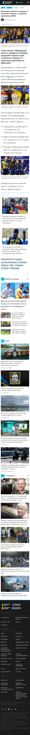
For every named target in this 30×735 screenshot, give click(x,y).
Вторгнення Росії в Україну (22, 618)
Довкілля (4, 645)
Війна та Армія (21, 669)
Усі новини (5, 617)
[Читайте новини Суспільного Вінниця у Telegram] (15, 709)
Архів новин (20, 680)
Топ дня (16, 7)
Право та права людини (6, 654)
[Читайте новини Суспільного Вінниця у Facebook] (2, 709)
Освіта (18, 639)
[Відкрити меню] (28, 2)
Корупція (19, 633)
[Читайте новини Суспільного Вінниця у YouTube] (9, 709)
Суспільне (10, 726)
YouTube (4, 268)
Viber (11, 265)
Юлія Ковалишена (10, 20)
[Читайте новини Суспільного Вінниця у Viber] (12, 709)
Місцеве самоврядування (22, 654)
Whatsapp (15, 268)
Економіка (4, 639)
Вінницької (20, 50)
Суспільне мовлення (4, 684)
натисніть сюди (24, 728)
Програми (4, 692)
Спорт (22, 7)
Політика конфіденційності (7, 688)
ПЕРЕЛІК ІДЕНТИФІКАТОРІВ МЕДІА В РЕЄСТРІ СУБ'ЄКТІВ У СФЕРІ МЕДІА (21, 695)
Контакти (4, 680)
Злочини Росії (6, 664)
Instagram (19, 265)
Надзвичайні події (22, 642)
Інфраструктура (21, 648)
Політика (4, 661)
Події (2, 633)
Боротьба (9, 7)
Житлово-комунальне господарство (6, 649)
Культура (4, 625)
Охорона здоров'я (22, 645)
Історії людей (20, 658)
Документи (20, 687)
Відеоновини (5, 672)
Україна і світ (5, 622)
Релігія (18, 661)
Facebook (22, 262)
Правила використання (21, 684)
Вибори (3, 642)
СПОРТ (3, 7)
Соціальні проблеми (19, 665)
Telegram (4, 265)
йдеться (10, 76)
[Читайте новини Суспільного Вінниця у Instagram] (5, 709)
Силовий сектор (6, 658)
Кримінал (4, 636)
